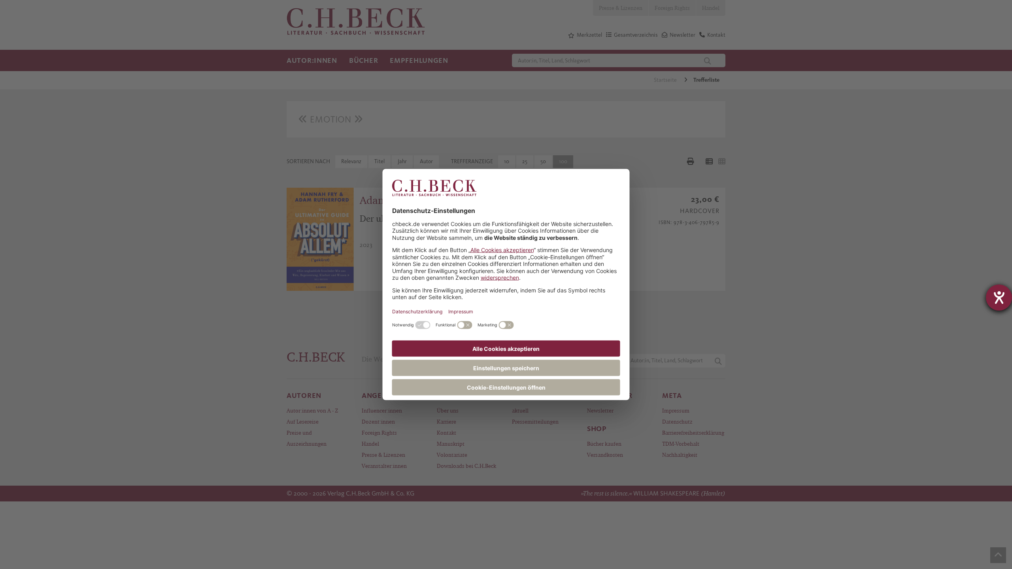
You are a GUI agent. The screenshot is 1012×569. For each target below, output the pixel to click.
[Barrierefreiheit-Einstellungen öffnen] (999, 297)
